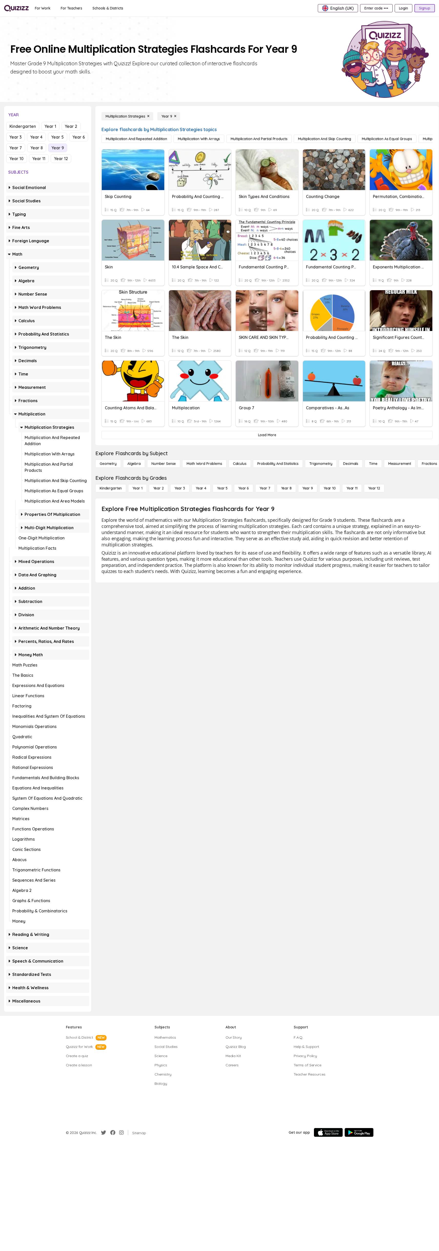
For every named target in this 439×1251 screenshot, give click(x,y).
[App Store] (328, 1132)
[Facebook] (112, 1133)
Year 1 (50, 126)
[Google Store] (359, 1132)
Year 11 (38, 158)
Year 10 (16, 158)
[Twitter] (103, 1133)
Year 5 (57, 137)
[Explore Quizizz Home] (16, 8)
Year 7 (15, 147)
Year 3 (15, 137)
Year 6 (79, 137)
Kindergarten (22, 126)
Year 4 (36, 137)
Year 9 (58, 147)
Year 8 (36, 147)
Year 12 (61, 158)
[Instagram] (121, 1133)
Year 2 (71, 126)
